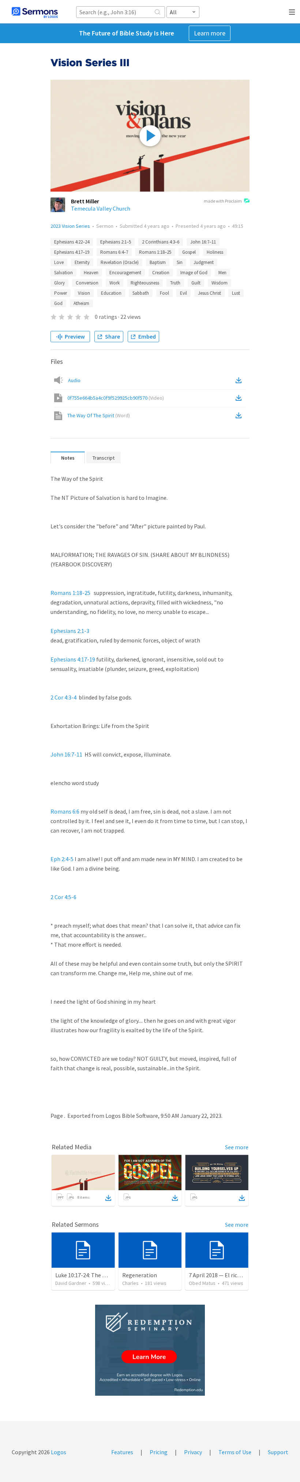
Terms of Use (234, 1452)
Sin (180, 262)
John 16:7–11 (203, 242)
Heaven (91, 272)
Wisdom (219, 283)
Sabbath (140, 293)
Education (111, 293)
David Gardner (70, 1283)
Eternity (82, 262)
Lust (236, 293)
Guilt (195, 283)
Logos (58, 1452)
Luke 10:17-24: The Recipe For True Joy (103, 1275)
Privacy (193, 1452)
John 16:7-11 (66, 754)
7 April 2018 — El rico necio (222, 1275)
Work (114, 283)
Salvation (63, 272)
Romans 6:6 (64, 811)
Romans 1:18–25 (155, 252)
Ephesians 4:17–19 (71, 252)
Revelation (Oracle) (120, 262)
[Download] (108, 1198)
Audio (74, 380)
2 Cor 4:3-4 (63, 697)
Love (59, 262)
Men (222, 272)
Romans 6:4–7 (114, 252)
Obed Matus (202, 1283)
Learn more (209, 33)
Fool (164, 293)
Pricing (159, 1452)
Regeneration (139, 1275)
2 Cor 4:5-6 (63, 897)
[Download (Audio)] (240, 380)
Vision (84, 293)
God (58, 303)
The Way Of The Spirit (98, 415)
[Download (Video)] (240, 397)
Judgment (204, 262)
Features (122, 1452)
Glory (59, 283)
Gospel (189, 252)
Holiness (215, 252)
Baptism (158, 262)
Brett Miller (85, 201)
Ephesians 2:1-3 (69, 630)
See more (236, 1147)
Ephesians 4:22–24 (71, 242)
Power (60, 293)
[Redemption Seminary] (150, 1350)
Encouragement (125, 272)
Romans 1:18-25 (70, 592)
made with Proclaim (223, 201)
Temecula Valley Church (100, 208)
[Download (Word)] (240, 415)
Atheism (81, 303)
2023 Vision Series (70, 226)
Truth (175, 283)
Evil (183, 293)
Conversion (87, 283)
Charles (130, 1283)
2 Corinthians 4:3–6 (160, 242)
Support (278, 1452)
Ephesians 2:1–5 (115, 242)
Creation (160, 272)
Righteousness (145, 283)
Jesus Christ (209, 293)
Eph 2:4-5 (62, 859)
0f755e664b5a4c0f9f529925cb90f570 (115, 398)
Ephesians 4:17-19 (72, 659)
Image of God (193, 272)
